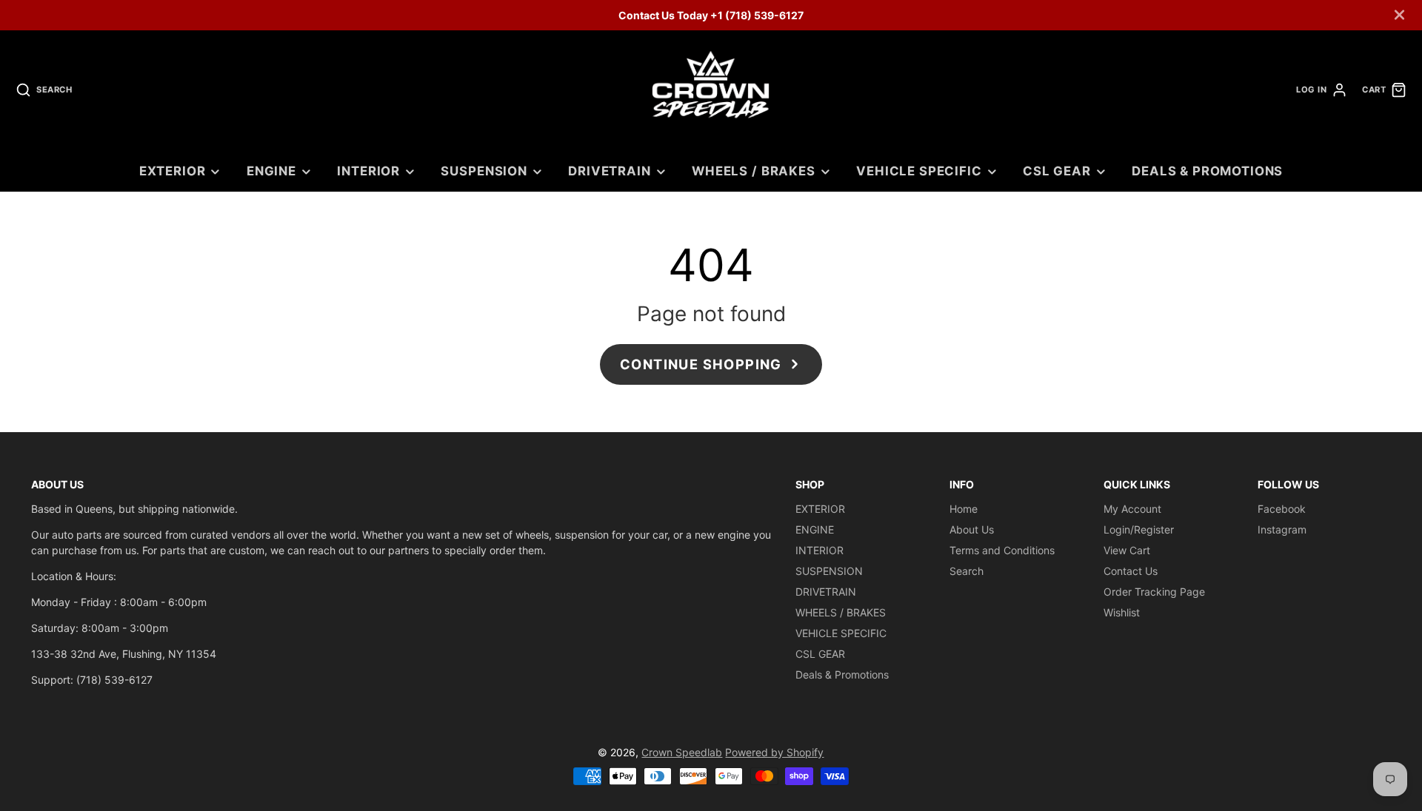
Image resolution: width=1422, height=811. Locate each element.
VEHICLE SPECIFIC (918, 171)
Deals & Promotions (1207, 171)
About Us (971, 529)
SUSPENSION (484, 171)
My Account (1132, 508)
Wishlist (1122, 612)
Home (963, 508)
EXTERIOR (172, 171)
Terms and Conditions (1002, 550)
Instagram (1282, 529)
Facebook (1282, 508)
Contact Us (1131, 571)
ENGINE (271, 171)
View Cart (1127, 550)
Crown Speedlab (681, 752)
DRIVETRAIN (609, 171)
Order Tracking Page (1154, 591)
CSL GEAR (1057, 171)
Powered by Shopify (774, 752)
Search (966, 571)
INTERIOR (368, 171)
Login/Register (1139, 529)
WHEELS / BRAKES (753, 171)
